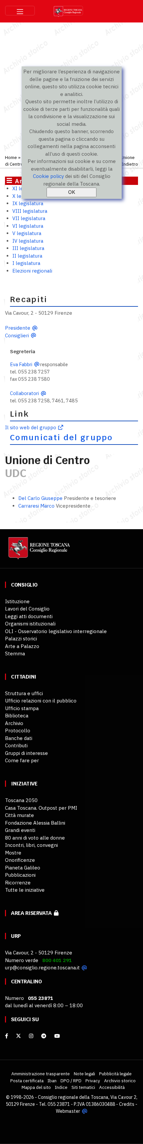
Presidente (17, 328)
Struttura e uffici (24, 693)
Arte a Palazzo (22, 646)
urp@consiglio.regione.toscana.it (42, 967)
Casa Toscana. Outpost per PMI (41, 808)
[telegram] (44, 1036)
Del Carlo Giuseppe (40, 498)
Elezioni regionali (32, 271)
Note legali (84, 1074)
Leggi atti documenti (29, 616)
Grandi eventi (20, 830)
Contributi (16, 745)
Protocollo (17, 730)
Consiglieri (17, 335)
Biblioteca (16, 715)
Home (11, 157)
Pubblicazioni (20, 875)
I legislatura (26, 263)
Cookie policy (48, 176)
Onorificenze (20, 860)
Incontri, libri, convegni (31, 845)
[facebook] (6, 1036)
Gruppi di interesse (26, 753)
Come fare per (22, 760)
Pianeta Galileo (22, 867)
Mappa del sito (36, 1087)
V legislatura (26, 233)
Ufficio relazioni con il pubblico (40, 700)
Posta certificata (27, 1081)
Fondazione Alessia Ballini (35, 823)
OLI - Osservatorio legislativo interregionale (56, 631)
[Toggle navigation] (20, 11)
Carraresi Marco (36, 506)
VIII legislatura (29, 211)
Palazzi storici (21, 638)
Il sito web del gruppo (30, 427)
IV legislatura (27, 241)
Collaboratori (24, 393)
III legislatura (28, 248)
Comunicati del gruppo (61, 438)
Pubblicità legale (115, 1074)
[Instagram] (31, 1036)
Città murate (19, 815)
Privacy (92, 1081)
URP (16, 936)
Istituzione (17, 601)
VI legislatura (27, 226)
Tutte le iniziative (25, 890)
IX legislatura (27, 203)
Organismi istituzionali (30, 623)
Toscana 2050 (21, 800)
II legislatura (27, 256)
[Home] (38, 551)
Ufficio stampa (22, 708)
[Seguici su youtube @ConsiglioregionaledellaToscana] (57, 1036)
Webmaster (68, 1111)
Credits (126, 1104)
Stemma (15, 653)
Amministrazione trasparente (40, 1074)
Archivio (14, 723)
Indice (61, 1087)
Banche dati (18, 738)
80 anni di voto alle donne (35, 838)
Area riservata (32, 913)
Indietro (130, 164)
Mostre (13, 853)
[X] (18, 1036)
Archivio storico (120, 1081)
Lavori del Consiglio (27, 609)
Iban (52, 1081)
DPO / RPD (71, 1081)
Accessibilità (112, 1087)
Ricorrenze (18, 882)
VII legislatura (28, 218)
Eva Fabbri (21, 364)
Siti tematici (83, 1087)
